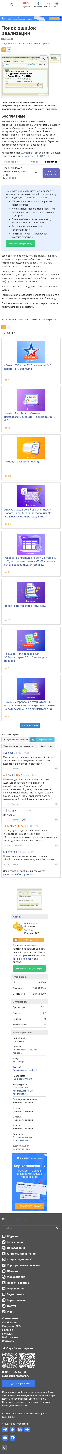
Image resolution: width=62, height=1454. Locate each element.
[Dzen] (27, 1430)
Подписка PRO (11, 1326)
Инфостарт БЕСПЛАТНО (36, 156)
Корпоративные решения (23, 1265)
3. (4, 810)
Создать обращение (18, 1383)
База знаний (15, 1242)
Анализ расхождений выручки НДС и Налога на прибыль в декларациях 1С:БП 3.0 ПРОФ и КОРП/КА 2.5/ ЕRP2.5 (30, 513)
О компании (10, 1318)
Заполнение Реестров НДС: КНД (25, 605)
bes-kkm (12, 851)
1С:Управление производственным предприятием (23, 1090)
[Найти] (57, 1228)
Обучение (13, 1271)
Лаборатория (16, 1247)
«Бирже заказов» (37, 197)
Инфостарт (51, 319)
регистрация (10, 874)
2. (4, 774)
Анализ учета (20, 1049)
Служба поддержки (19, 1348)
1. (4, 752)
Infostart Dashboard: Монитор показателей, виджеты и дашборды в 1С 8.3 (29, 417)
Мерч (10, 1311)
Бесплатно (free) (22, 1149)
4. (5, 826)
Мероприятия (16, 1288)
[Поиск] (12, 5)
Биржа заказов (16, 1300)
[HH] (20, 1430)
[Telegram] (5, 1430)
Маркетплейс (16, 1276)
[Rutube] (12, 1438)
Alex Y (11, 774)
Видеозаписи (16, 1294)
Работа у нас (10, 1337)
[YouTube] (5, 1438)
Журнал (12, 1236)
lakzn (11, 752)
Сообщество (10, 1322)
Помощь (7, 1333)
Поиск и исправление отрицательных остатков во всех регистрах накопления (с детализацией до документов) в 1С (29, 705)
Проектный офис (18, 1282)
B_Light (12, 810)
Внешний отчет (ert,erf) (25, 1070)
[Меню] (5, 5)
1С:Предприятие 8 (22, 1078)
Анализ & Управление (21, 1253)
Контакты (8, 1341)
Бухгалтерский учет (23, 1137)
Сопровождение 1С (19, 1259)
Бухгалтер (18, 1061)
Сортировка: (19, 746)
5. (4, 851)
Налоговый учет (21, 1140)
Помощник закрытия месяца (22, 461)
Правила (7, 1329)
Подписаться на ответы (16, 739)
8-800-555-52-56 (14, 1372)
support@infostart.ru (15, 1375)
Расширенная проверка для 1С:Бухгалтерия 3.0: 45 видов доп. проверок (26, 657)
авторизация (26, 874)
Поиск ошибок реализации (18, 30)
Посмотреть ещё (30, 725)
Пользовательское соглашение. (20, 1402)
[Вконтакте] (12, 1430)
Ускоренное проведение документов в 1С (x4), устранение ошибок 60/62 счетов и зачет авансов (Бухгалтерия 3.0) (30, 561)
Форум (11, 1305)
